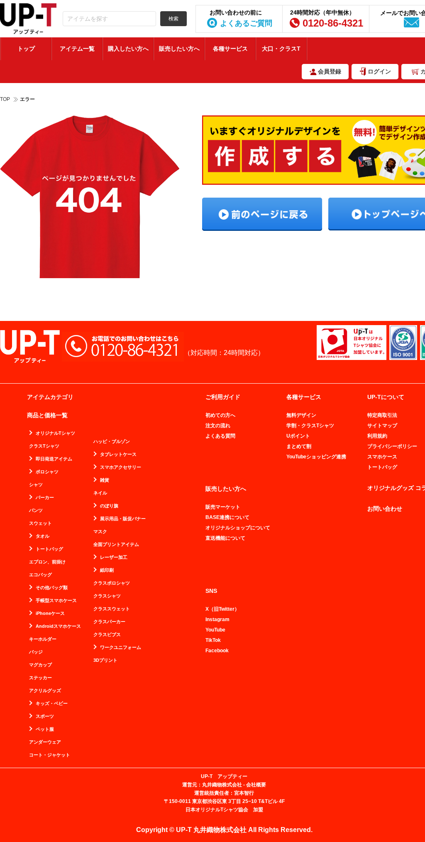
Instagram (217, 619)
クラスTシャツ (44, 446)
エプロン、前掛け (47, 562)
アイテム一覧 (77, 48)
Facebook (217, 651)
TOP (5, 99)
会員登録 (329, 71)
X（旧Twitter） (222, 609)
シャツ (36, 484)
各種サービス (230, 48)
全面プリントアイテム (116, 544)
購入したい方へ (128, 48)
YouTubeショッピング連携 (316, 457)
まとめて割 (298, 446)
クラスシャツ (107, 596)
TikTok (213, 640)
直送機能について (225, 538)
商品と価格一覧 (47, 415)
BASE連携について (227, 517)
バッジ (36, 652)
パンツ (36, 510)
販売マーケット (222, 507)
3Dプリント (105, 660)
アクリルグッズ (45, 690)
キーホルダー (42, 639)
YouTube (215, 630)
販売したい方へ (179, 48)
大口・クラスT (281, 48)
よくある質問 (220, 436)
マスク (100, 531)
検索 (173, 19)
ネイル (100, 493)
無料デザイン (301, 415)
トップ (26, 48)
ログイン (379, 71)
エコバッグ (40, 575)
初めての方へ (220, 415)
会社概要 (256, 785)
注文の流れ (217, 425)
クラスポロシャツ (111, 583)
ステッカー (40, 678)
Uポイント (298, 436)
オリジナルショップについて (237, 528)
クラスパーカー (109, 621)
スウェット (40, 523)
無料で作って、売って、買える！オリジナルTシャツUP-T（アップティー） (28, 18)
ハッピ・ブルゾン (111, 441)
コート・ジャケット (49, 755)
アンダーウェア (45, 742)
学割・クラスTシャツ (310, 425)
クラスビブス (107, 634)
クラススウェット (111, 609)
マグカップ (40, 665)
